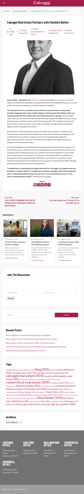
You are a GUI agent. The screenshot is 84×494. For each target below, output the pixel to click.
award (30, 370)
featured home (28, 385)
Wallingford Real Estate (31, 404)
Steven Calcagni (39, 100)
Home (7, 11)
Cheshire (50, 376)
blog (42, 369)
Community (44, 379)
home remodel (27, 392)
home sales (40, 392)
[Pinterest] (49, 184)
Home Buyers (19, 389)
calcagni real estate (24, 376)
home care (37, 389)
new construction (52, 395)
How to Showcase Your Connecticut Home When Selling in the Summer (36, 347)
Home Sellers (54, 392)
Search (66, 315)
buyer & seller (57, 370)
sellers (44, 401)
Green (51, 386)
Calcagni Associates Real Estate (37, 31)
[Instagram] (38, 184)
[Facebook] (35, 184)
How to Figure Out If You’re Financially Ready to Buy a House (31, 339)
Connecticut (55, 379)
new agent (37, 395)
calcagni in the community (52, 373)
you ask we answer (61, 404)
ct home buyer (59, 383)
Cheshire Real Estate (69, 31)
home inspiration (56, 389)
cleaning (23, 379)
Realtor (22, 401)
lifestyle (25, 395)
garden (44, 386)
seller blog (34, 401)
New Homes (19, 398)
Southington (55, 401)
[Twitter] (42, 184)
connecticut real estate (28, 382)
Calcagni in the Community (55, 31)
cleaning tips (32, 379)
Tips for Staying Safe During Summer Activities (26, 351)
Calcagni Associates (19, 11)
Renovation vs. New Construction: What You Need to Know (30, 343)
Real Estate (49, 398)
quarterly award (31, 398)
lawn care (14, 395)
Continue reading (11, 258)
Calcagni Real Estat (65, 100)
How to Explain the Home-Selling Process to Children (28, 335)
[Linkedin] (45, 184)
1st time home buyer (16, 370)
